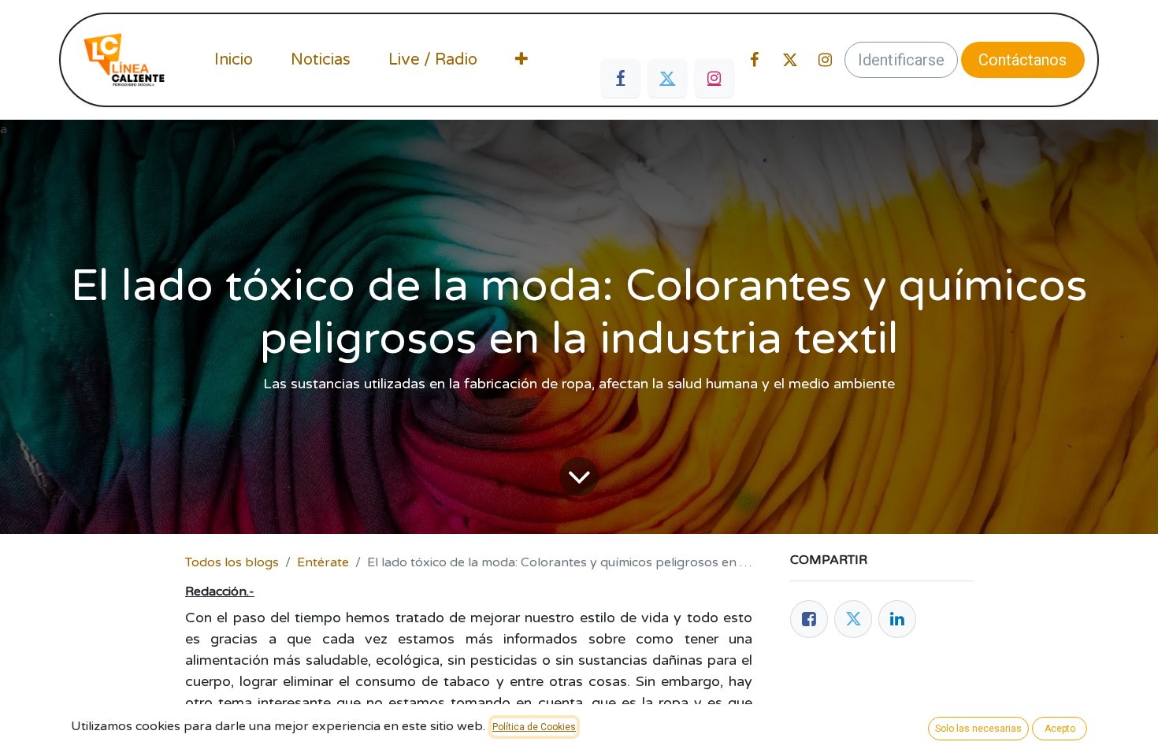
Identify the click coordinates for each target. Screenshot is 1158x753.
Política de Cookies (534, 727)
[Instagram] (714, 78)
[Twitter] (667, 78)
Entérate (323, 562)
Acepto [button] (1060, 728)
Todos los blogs (232, 562)
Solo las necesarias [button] (978, 728)
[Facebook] (621, 78)
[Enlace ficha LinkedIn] (897, 619)
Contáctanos (1022, 59)
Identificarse (901, 59)
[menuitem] (233, 60)
